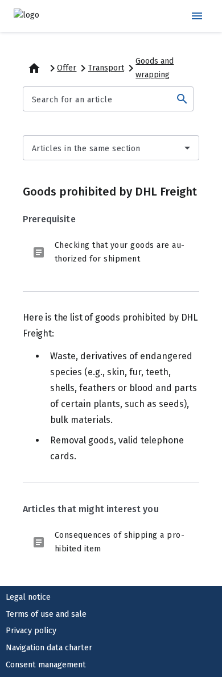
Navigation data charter (49, 648)
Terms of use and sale (46, 614)
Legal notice (28, 597)
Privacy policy (31, 631)
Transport (106, 68)
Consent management (46, 665)
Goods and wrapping (154, 68)
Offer (66, 68)
